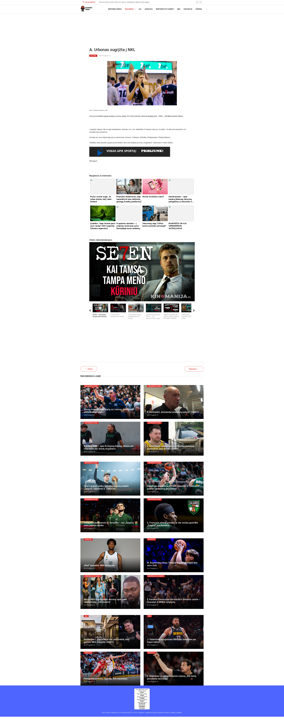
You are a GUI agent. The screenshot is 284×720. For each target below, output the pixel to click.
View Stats (142, 708)
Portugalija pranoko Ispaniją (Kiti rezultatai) (105, 678)
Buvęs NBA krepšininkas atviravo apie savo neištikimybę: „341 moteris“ (105, 600)
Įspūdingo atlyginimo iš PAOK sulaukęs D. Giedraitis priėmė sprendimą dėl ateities (173, 487)
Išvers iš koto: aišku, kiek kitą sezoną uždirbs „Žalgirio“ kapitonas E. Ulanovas (106, 487)
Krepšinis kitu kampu (165, 9)
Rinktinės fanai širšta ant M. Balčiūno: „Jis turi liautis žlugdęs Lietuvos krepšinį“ (126, 2)
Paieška (199, 9)
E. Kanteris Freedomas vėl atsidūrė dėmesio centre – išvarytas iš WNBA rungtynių (173, 600)
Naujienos (129, 9)
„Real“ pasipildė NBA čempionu (99, 565)
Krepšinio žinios (115, 9)
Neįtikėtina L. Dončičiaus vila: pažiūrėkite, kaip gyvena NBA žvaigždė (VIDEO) (106, 640)
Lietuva (93, 55)
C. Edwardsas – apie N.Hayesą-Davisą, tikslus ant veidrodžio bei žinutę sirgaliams (108, 447)
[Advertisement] (142, 341)
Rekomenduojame (91, 386)
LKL (140, 9)
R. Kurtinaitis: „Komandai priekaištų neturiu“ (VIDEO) (173, 412)
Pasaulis (88, 653)
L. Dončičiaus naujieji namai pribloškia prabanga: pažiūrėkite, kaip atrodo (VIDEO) (171, 447)
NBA (178, 9)
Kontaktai (188, 9)
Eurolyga (149, 9)
